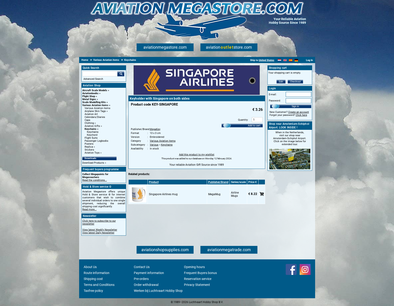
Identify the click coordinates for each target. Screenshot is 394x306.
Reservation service (197, 279)
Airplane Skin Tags (95, 111)
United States (266, 60)
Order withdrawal (146, 285)
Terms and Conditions (99, 285)
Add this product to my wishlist (196, 154)
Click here (301, 115)
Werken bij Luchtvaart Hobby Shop (158, 291)
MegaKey (155, 129)
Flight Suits (91, 137)
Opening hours (194, 267)
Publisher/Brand (218, 182)
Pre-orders (141, 279)
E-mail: (273, 94)
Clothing (89, 123)
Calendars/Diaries (95, 117)
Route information (96, 273)
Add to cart (254, 125)
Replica (89, 146)
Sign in (295, 106)
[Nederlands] (279, 60)
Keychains (90, 129)
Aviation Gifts (92, 126)
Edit (281, 81)
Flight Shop (88, 96)
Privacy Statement (197, 285)
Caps (87, 120)
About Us (90, 267)
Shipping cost (93, 279)
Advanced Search (93, 78)
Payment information (149, 273)
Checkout (295, 81)
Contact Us (142, 267)
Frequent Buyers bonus (200, 273)
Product (154, 182)
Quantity (243, 119)
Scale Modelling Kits (94, 102)
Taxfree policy (93, 291)
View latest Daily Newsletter (98, 232)
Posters (89, 143)
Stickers (89, 149)
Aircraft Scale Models (94, 90)
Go (120, 73)
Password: (275, 100)
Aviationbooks (90, 93)
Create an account (298, 112)
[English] (285, 60)
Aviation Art (91, 114)
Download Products (93, 162)
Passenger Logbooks (96, 140)
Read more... (89, 209)
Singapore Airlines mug (163, 194)
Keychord (92, 134)
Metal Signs (89, 99)
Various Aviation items (95, 105)
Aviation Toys (92, 152)
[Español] (290, 60)
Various (154, 144)
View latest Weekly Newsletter (99, 229)
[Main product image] (197, 94)
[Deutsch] (296, 60)
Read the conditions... (94, 180)
